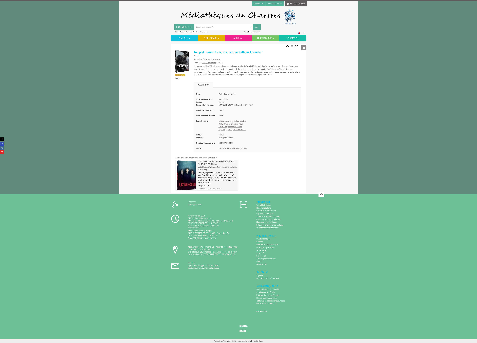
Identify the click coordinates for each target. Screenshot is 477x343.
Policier (222, 148)
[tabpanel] (238, 118)
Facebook (192, 201)
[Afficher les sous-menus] (262, 3)
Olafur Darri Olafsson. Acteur (231, 123)
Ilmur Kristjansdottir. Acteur (230, 126)
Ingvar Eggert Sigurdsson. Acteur (232, 129)
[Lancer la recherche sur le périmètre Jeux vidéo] (257, 27)
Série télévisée (233, 148)
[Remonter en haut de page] (321, 194)
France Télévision (209, 62)
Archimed (226, 341)
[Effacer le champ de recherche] (252, 27)
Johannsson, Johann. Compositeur (233, 121)
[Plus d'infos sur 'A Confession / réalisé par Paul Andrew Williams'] (186, 175)
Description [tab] (203, 84)
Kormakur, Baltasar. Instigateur (207, 59)
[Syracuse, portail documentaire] (238, 17)
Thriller (244, 148)
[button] (182, 61)
